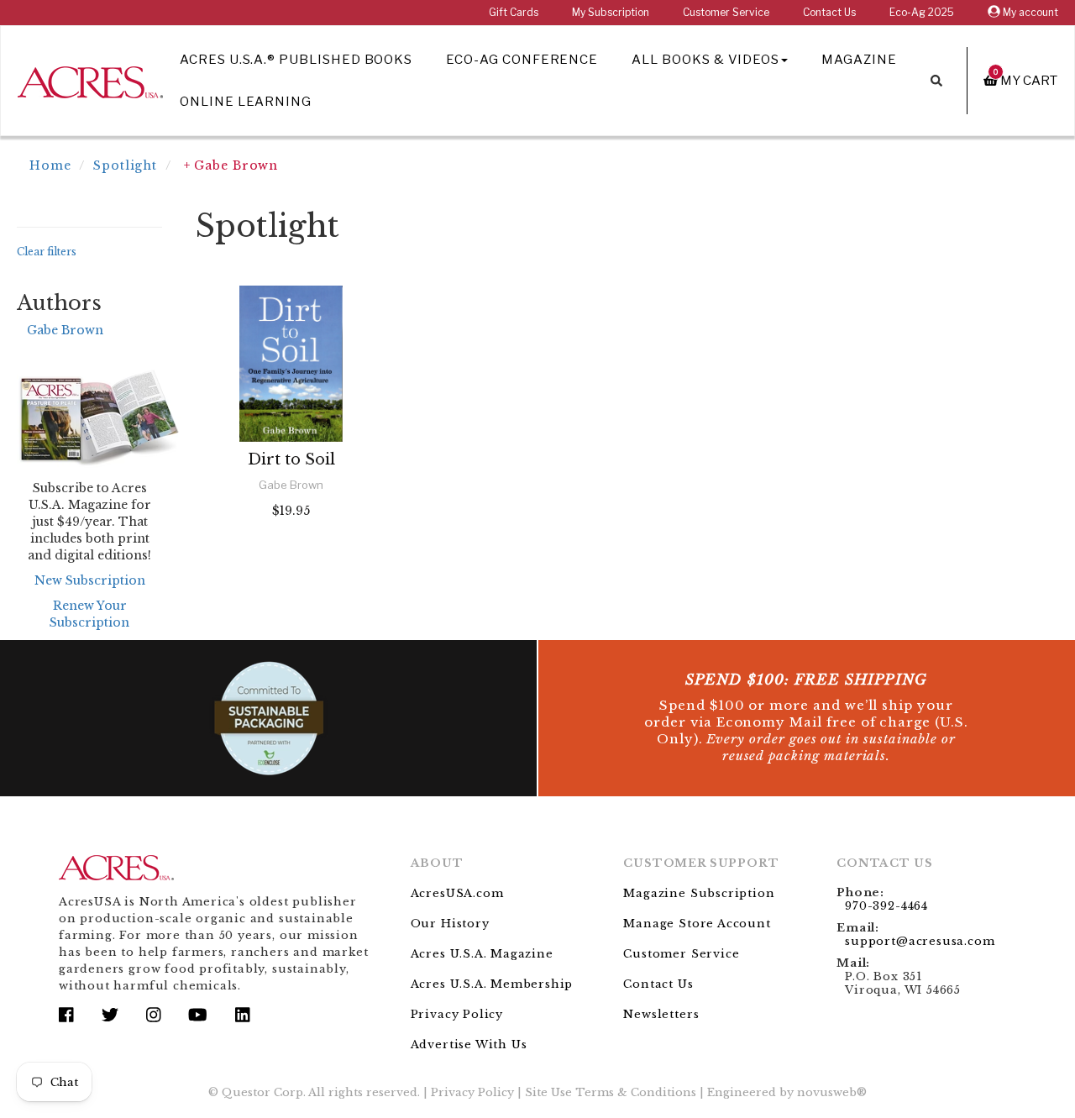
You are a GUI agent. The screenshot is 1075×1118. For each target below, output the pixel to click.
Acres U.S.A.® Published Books (296, 59)
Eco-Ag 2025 (921, 12)
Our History (450, 923)
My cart (1025, 80)
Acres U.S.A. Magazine (482, 954)
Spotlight (125, 165)
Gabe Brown (65, 330)
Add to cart (291, 556)
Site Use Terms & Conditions (610, 1092)
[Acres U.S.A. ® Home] (90, 79)
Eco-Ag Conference (522, 59)
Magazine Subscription (698, 893)
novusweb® (832, 1092)
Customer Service (726, 12)
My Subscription (610, 12)
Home (50, 165)
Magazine (859, 59)
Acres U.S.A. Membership (492, 984)
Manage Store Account (696, 923)
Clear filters (46, 251)
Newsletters (661, 1014)
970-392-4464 (886, 906)
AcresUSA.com (457, 893)
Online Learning (246, 101)
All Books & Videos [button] (705, 59)
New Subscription (89, 580)
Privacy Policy (457, 1014)
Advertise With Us (469, 1044)
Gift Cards (513, 12)
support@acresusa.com (919, 941)
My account (1029, 12)
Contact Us (829, 12)
